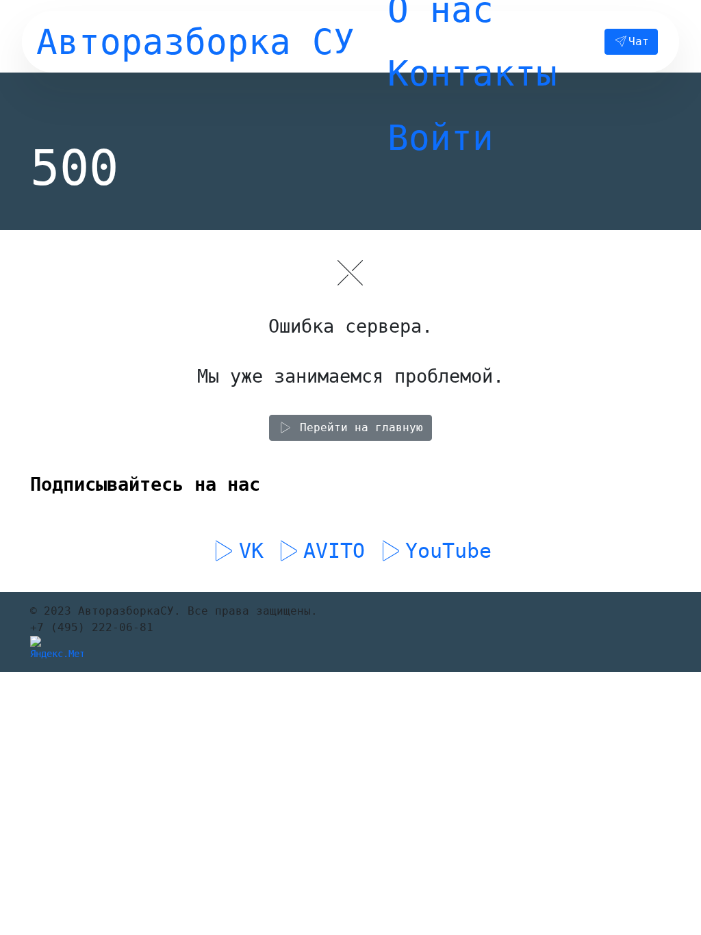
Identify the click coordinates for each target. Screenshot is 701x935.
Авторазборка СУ (195, 41)
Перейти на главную (361, 427)
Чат (638, 41)
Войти (440, 137)
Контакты (472, 73)
